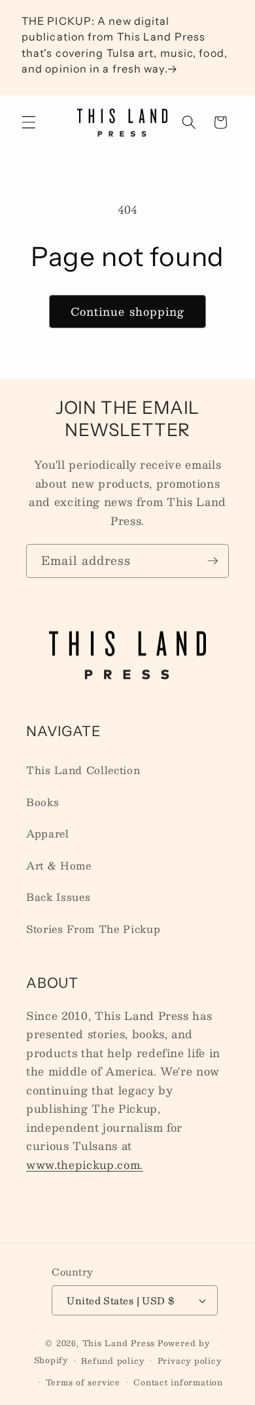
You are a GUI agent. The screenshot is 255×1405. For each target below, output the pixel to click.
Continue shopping (128, 311)
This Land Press (119, 1342)
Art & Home (59, 865)
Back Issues (58, 897)
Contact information (178, 1382)
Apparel (47, 833)
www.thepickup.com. (84, 1164)
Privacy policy (190, 1360)
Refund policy (112, 1360)
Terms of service (83, 1382)
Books (42, 802)
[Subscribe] (212, 561)
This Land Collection (83, 770)
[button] (28, 122)
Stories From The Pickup (93, 929)
